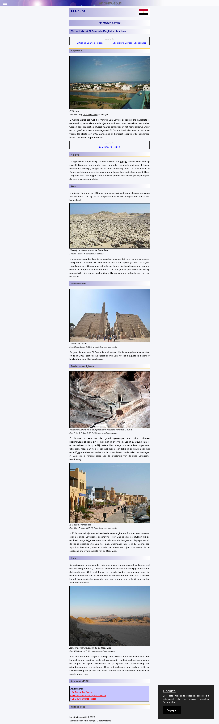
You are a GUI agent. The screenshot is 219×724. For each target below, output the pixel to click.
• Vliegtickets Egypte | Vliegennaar (88, 695)
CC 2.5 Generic (94, 528)
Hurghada (112, 165)
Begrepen (172, 710)
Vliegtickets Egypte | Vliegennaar (129, 43)
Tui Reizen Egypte (109, 23)
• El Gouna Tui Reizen (81, 692)
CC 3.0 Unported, (90, 115)
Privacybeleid (169, 702)
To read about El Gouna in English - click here (98, 31)
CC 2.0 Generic (95, 433)
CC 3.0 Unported (93, 347)
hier (89, 359)
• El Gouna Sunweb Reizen (83, 698)
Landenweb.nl (109, 3)
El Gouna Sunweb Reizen (90, 43)
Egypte (123, 161)
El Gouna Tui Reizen (109, 147)
